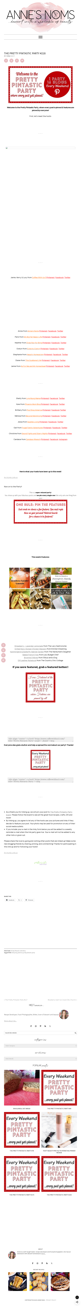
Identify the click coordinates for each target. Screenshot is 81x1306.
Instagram (63, 439)
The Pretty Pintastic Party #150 (59, 1195)
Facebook (59, 277)
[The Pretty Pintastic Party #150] (59, 1174)
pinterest (20, 952)
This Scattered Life (33, 360)
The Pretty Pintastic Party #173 (21, 1195)
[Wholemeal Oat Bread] (22, 1087)
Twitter (67, 277)
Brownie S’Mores (31, 657)
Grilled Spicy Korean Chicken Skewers (30, 649)
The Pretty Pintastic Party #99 (59, 1109)
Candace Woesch (33, 439)
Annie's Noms (40, 16)
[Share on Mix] (22, 61)
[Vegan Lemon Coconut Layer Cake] (17, 1281)
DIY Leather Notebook (27, 660)
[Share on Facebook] (6, 61)
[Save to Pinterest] (17, 61)
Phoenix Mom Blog (32, 404)
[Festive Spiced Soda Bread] (60, 1281)
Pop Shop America (34, 410)
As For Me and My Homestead (33, 366)
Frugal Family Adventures (32, 427)
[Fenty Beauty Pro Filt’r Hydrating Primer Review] (59, 1130)
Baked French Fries (31, 654)
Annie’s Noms (33, 331)
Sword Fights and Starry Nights (35, 433)
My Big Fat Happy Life (33, 337)
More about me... (10, 1021)
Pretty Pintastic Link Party (18, 951)
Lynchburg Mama (33, 398)
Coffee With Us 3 (39, 277)
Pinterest (50, 277)
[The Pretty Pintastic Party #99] (59, 1087)
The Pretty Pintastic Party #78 (22, 1151)
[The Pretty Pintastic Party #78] (22, 1130)
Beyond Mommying (34, 416)
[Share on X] (11, 61)
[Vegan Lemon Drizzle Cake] (39, 1281)
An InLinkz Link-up (11, 477)
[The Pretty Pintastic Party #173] (22, 1174)
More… (43, 1254)
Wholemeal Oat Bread (21, 1109)
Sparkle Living (33, 422)
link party (14, 952)
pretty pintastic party (29, 952)
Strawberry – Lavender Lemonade (29, 646)
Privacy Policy (51, 1300)
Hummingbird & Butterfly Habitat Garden (27, 652)
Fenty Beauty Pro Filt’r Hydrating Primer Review (59, 1152)
